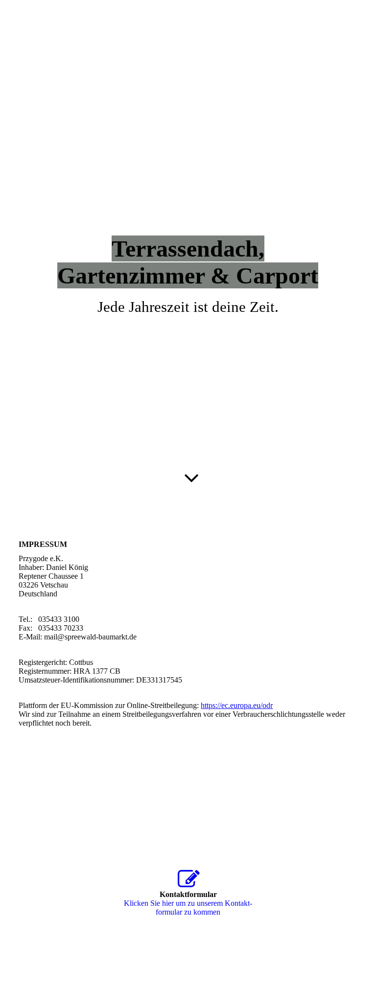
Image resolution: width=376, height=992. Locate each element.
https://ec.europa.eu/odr (237, 705)
